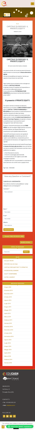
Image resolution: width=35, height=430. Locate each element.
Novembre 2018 (9, 330)
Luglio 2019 (8, 303)
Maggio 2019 (8, 310)
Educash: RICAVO (9, 260)
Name (5, 209)
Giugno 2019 (8, 307)
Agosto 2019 (8, 300)
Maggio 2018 (8, 349)
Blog (17, 23)
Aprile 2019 (7, 313)
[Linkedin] (11, 416)
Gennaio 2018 (8, 362)
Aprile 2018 (7, 353)
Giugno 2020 (8, 287)
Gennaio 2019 (8, 323)
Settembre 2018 (9, 336)
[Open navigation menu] (3, 427)
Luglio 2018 (8, 343)
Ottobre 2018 (8, 333)
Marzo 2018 (8, 356)
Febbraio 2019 (8, 320)
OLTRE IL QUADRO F (10, 277)
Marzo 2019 (8, 316)
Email (5, 215)
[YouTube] (7, 416)
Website (5, 222)
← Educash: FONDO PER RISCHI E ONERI (13, 236)
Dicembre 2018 (9, 326)
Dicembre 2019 (9, 290)
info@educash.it (10, 405)
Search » (26, 251)
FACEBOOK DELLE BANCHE (11, 270)
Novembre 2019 (9, 293)
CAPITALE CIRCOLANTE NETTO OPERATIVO (16, 267)
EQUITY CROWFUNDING (11, 274)
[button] (19, 426)
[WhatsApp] (14, 416)
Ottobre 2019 (8, 297)
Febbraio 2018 (8, 359)
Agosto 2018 (8, 339)
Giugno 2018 (8, 346)
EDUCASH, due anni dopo (11, 264)
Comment (6, 189)
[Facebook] (4, 416)
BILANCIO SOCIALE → (26, 242)
